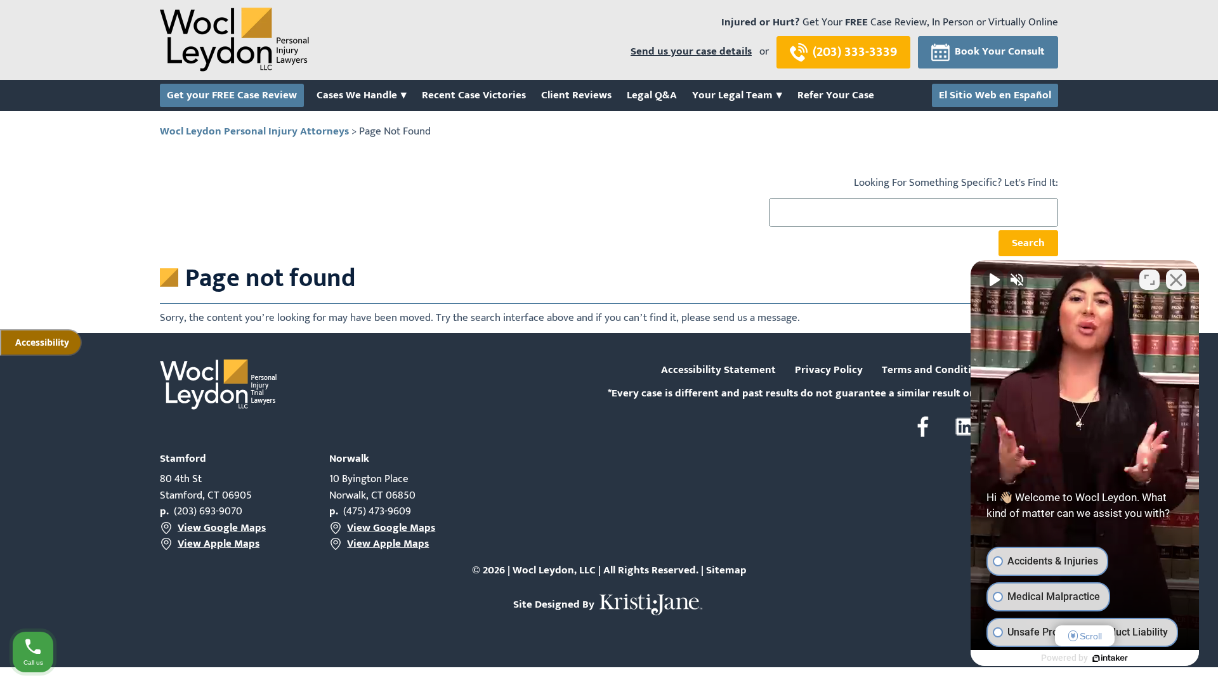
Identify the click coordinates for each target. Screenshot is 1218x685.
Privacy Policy (829, 370)
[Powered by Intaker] (1110, 658)
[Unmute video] (993, 280)
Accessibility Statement (718, 370)
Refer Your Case (835, 96)
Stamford (183, 458)
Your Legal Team (732, 96)
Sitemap (726, 570)
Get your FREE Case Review (232, 96)
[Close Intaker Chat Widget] (1176, 280)
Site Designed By (555, 604)
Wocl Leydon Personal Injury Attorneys (254, 131)
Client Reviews (576, 96)
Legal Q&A (652, 96)
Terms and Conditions (935, 370)
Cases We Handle (357, 96)
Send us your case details (691, 52)
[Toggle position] (1149, 280)
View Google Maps (222, 528)
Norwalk (349, 458)
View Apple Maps (218, 544)
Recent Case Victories (474, 96)
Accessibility (42, 342)
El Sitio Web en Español (995, 96)
